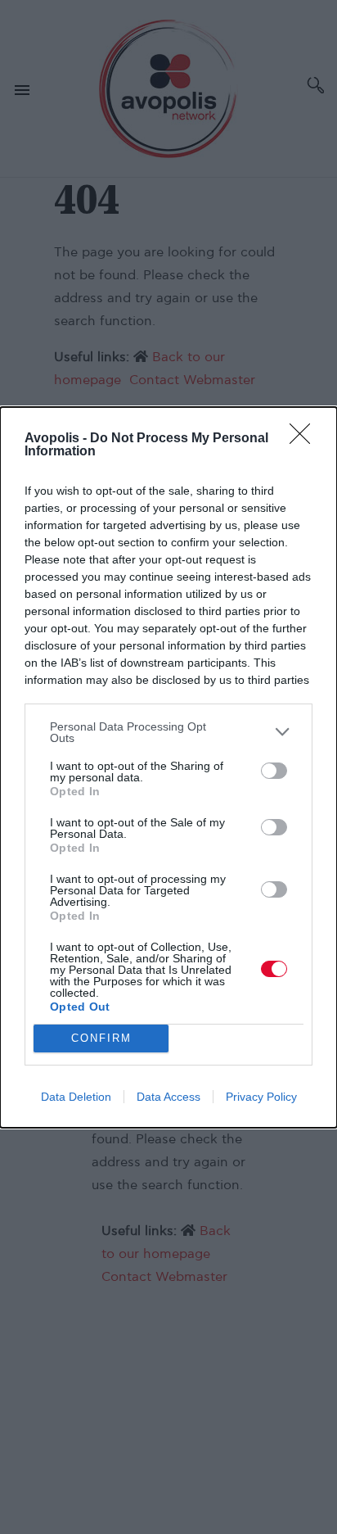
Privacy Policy (261, 1096)
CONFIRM (101, 1038)
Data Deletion (76, 1096)
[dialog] (168, 767)
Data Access (168, 1096)
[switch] (274, 770)
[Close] (305, 439)
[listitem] (168, 732)
